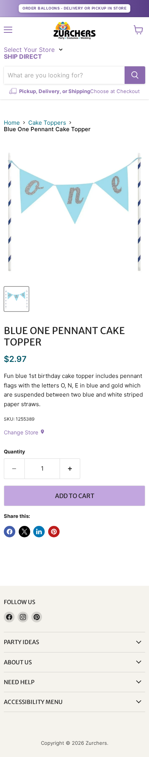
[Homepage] (74, 30)
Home (12, 122)
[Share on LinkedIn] (39, 531)
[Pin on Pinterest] (54, 531)
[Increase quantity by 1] (70, 468)
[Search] (135, 75)
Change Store (24, 432)
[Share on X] (24, 531)
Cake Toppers (47, 122)
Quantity (14, 452)
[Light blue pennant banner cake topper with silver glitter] (16, 299)
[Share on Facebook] (9, 531)
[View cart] (138, 29)
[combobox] (64, 75)
